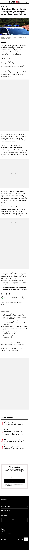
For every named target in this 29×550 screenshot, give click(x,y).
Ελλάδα (3, 6)
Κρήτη (7, 6)
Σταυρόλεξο (21, 348)
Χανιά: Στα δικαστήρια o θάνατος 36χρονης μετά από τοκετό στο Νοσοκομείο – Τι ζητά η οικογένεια (15, 322)
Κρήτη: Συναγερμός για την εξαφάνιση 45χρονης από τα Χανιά (13, 336)
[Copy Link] (13, 62)
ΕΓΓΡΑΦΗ (14, 519)
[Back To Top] (26, 539)
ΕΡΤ (13, 76)
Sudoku (3, 350)
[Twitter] (6, 62)
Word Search (14, 350)
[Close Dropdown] (27, 499)
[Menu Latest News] (27, 1)
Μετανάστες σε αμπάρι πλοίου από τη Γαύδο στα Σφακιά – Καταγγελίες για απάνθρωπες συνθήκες (15, 328)
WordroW (8, 350)
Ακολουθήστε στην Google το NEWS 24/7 (11, 342)
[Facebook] (2, 62)
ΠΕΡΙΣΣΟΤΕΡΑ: (5, 311)
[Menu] (2, 1)
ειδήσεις (24, 289)
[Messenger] (9, 62)
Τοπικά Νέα (13, 302)
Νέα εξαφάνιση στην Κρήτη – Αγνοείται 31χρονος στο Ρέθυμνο (13, 332)
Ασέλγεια (19, 302)
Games (8, 348)
